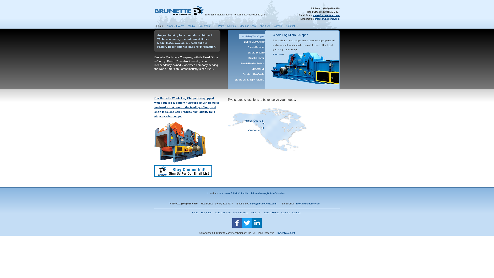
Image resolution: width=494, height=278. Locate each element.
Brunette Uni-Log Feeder (253, 74)
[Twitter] (247, 223)
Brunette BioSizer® (256, 52)
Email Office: (307, 19)
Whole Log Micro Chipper (290, 35)
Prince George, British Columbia (268, 193)
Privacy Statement (285, 233)
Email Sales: (306, 15)
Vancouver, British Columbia (233, 193)
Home (159, 26)
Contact (290, 26)
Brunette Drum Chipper (254, 42)
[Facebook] (237, 223)
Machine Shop (248, 26)
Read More (278, 54)
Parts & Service (227, 26)
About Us (265, 26)
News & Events (175, 26)
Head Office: (314, 12)
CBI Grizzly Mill (258, 69)
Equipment (205, 26)
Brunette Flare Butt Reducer (252, 63)
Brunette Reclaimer (256, 47)
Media (191, 26)
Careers (278, 26)
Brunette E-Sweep (256, 58)
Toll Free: (316, 8)
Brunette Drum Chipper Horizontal (249, 79)
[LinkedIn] (257, 223)
